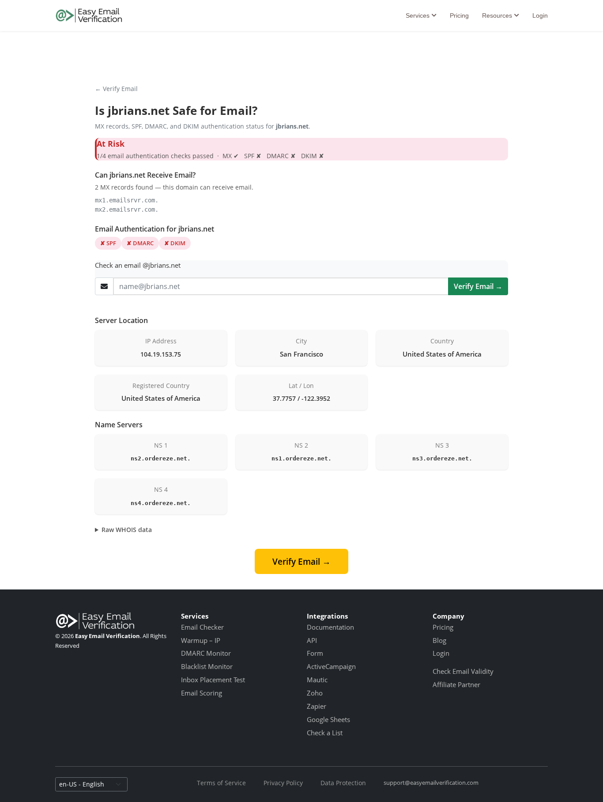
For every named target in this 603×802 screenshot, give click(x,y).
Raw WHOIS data (127, 529)
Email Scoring (201, 692)
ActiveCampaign (331, 666)
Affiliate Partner (456, 684)
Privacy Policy (283, 783)
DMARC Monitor (206, 653)
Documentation (330, 627)
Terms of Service (221, 783)
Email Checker (202, 627)
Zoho (315, 692)
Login (540, 15)
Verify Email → (478, 286)
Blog (439, 640)
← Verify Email (116, 88)
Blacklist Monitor (207, 666)
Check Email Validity (463, 671)
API (312, 640)
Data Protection (343, 783)
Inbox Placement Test (213, 679)
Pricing (459, 15)
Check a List (325, 732)
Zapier (316, 706)
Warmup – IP (200, 640)
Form (315, 653)
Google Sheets (328, 719)
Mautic (317, 679)
